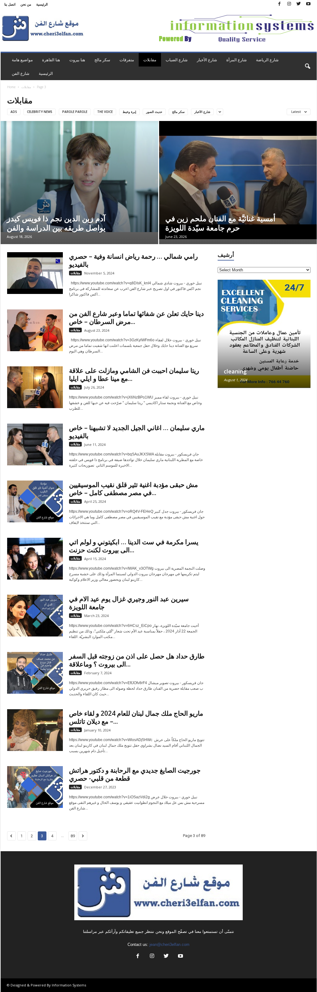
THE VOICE (105, 112)
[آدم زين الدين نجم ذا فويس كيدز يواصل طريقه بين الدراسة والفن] (79, 176)
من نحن (25, 4)
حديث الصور (154, 112)
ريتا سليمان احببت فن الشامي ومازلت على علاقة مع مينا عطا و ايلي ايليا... (134, 374)
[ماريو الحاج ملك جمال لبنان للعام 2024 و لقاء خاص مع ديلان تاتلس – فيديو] (35, 730)
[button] (307, 66)
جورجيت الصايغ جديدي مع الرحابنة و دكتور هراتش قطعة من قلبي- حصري (135, 774)
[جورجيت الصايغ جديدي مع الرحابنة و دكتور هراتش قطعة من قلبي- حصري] (35, 787)
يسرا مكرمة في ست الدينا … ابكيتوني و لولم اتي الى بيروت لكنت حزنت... (133, 545)
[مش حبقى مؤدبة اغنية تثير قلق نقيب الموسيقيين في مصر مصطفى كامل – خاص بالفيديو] (35, 501)
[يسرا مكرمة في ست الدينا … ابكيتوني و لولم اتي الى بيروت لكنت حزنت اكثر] (35, 559)
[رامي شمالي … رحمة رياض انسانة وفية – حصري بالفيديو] (35, 273)
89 (73, 836)
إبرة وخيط (129, 112)
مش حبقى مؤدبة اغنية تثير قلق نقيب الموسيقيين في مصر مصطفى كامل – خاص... (133, 488)
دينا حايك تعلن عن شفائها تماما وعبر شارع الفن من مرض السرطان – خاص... (136, 317)
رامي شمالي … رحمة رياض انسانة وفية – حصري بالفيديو (133, 260)
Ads (14, 112)
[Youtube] (308, 4)
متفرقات (126, 60)
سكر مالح (102, 60)
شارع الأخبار (207, 60)
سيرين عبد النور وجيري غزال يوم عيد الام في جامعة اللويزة (129, 602)
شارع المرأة (236, 60)
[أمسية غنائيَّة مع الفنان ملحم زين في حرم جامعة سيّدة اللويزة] (238, 180)
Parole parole (74, 112)
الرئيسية (42, 4)
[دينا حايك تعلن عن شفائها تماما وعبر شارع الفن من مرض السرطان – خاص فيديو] (35, 330)
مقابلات (149, 60)
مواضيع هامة (22, 60)
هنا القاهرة (51, 60)
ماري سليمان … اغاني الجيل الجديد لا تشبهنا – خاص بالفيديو (137, 431)
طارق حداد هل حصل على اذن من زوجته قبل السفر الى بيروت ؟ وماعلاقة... (137, 660)
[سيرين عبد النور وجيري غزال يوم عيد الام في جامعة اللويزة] (35, 615)
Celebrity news (39, 112)
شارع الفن (20, 73)
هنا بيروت (77, 60)
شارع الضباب (177, 60)
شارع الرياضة (267, 60)
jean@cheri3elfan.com (169, 944)
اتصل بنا (9, 4)
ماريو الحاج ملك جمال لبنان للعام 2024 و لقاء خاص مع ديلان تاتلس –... (136, 717)
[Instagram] (289, 4)
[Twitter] (298, 4)
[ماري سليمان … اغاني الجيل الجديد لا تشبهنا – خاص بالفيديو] (35, 444)
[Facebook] (279, 4)
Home (11, 87)
